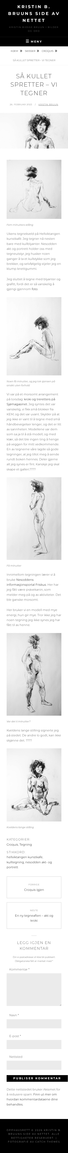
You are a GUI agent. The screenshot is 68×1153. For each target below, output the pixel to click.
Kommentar (19, 969)
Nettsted (15, 1057)
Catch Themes (47, 1141)
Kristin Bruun (48, 104)
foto (35, 289)
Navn (14, 1015)
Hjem (15, 50)
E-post (15, 1036)
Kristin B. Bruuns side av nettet (34, 13)
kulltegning (15, 862)
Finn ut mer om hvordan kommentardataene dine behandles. (32, 1099)
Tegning (25, 844)
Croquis (47, 50)
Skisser (30, 50)
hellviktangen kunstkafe (24, 857)
